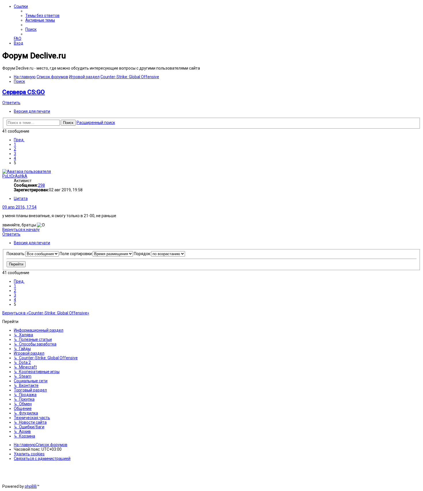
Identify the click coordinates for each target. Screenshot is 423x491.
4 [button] (15, 158)
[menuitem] (42, 15)
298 (41, 185)
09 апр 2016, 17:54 (19, 207)
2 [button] (15, 149)
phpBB (31, 486)
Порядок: (142, 253)
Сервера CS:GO (23, 92)
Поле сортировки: (76, 253)
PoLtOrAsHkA (14, 176)
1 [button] (15, 144)
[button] (19, 139)
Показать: (16, 253)
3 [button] (15, 153)
